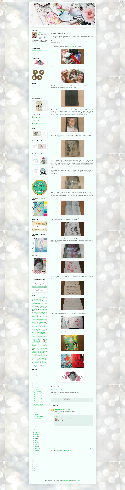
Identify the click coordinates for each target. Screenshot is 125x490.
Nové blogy (34, 337)
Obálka (39, 337)
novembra (37, 391)
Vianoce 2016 (34, 357)
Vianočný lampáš (37, 400)
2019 (34, 385)
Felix (40, 318)
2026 (34, 371)
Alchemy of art (40, 305)
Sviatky (39, 352)
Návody (44, 336)
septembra (37, 434)
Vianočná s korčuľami (38, 398)
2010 (44, 297)
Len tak (43, 326)
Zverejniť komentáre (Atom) (65, 450)
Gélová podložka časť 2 (39, 422)
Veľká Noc (43, 355)
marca (36, 446)
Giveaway (44, 319)
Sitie (39, 349)
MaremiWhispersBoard (36, 329)
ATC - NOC (36, 409)
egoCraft (43, 316)
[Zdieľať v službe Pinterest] (69, 399)
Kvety (33, 326)
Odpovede (58, 416)
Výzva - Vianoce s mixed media (39, 413)
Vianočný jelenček (38, 392)
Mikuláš (41, 330)
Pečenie (45, 339)
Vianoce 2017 (42, 356)
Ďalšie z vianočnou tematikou (40, 430)
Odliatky (33, 339)
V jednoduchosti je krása (39, 426)
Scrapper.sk (34, 348)
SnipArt (44, 349)
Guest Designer (42, 320)
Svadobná (36, 411)
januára (36, 450)
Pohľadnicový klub (35, 342)
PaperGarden (39, 339)
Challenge (41, 322)
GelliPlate (39, 319)
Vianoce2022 (44, 362)
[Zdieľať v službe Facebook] (67, 399)
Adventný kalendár (38, 402)
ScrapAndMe (43, 345)
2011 (32, 299)
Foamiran (44, 317)
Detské (33, 313)
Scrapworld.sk (61, 401)
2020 (34, 383)
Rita (37, 345)
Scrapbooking (34, 346)
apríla (36, 444)
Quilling (33, 345)
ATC (43, 308)
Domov (32, 26)
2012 (37, 299)
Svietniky (45, 352)
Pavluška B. (57, 409)
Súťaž (44, 351)
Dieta (37, 313)
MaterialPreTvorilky (35, 330)
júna (36, 440)
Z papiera (37, 366)
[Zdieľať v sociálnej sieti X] (66, 399)
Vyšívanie (40, 364)
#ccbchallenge (34, 297)
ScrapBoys (43, 346)
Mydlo (34, 336)
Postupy (57, 401)
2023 (34, 377)
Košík (33, 325)
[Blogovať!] (65, 399)
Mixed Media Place (35, 333)
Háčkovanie (34, 322)
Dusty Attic (42, 315)
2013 (41, 299)
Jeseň (38, 323)
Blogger (78, 480)
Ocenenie (44, 337)
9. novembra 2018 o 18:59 (67, 418)
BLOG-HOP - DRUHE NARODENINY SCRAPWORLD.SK (39, 406)
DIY (40, 313)
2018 (34, 387)
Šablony (34, 354)
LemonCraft (38, 326)
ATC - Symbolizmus (38, 416)
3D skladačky (42, 300)
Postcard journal (36, 344)
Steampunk (34, 351)
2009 (40, 297)
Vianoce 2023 (36, 359)
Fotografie (34, 319)
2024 (34, 375)
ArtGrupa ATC (35, 308)
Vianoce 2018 (35, 358)
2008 (34, 470)
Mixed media (40, 332)
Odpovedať (57, 413)
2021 (34, 381)
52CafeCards (34, 302)
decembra (37, 389)
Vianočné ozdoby (37, 418)
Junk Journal (42, 323)
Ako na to (44, 303)
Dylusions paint (35, 316)
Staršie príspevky (89, 448)
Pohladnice (37, 341)
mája (36, 442)
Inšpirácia (33, 323)
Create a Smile (43, 309)
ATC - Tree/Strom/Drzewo (39, 428)
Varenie (37, 355)
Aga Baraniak (36, 303)
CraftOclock (34, 309)
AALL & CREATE (43, 302)
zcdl (59, 418)
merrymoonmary (66, 480)
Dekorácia (43, 312)
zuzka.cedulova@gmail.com (37, 50)
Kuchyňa (44, 325)
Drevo (35, 315)
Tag (43, 354)
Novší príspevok (55, 448)
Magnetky (33, 328)
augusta (36, 436)
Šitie (39, 354)
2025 (34, 373)
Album (33, 305)
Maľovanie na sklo (41, 327)
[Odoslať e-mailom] (63, 399)
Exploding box (34, 318)
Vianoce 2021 (44, 358)
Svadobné (34, 352)
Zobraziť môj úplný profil (37, 45)
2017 (34, 452)
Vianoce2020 (36, 362)
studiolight (39, 351)
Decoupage (36, 312)
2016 (34, 454)
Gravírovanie (34, 320)
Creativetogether (38, 310)
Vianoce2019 (44, 361)
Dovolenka (45, 313)
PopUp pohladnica (44, 342)
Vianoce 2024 (44, 359)
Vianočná (36, 394)
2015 (35, 300)
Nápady (39, 336)
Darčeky (45, 310)
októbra (36, 432)
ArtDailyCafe (41, 306)
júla (35, 438)
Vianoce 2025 (36, 361)
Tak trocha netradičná (38, 420)
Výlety (35, 364)
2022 (34, 379)
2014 (46, 299)
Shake (36, 349)
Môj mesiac (40, 335)
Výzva (45, 364)
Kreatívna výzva (38, 325)
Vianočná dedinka (38, 396)
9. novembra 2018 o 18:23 (65, 409)
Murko (46, 335)
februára (36, 448)
